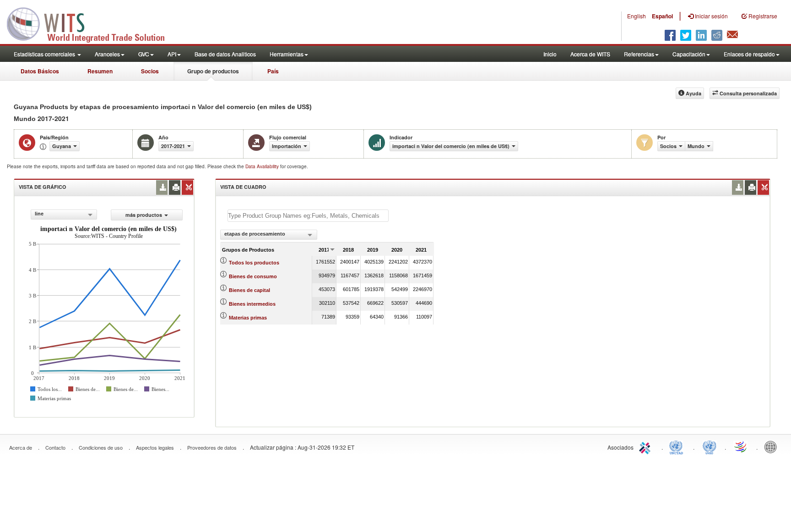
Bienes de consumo (253, 276)
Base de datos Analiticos (225, 54)
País (273, 71)
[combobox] (64, 214)
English (636, 16)
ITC (646, 446)
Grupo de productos (213, 71)
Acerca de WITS (590, 54)
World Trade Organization (741, 446)
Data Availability (262, 166)
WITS (91, 23)
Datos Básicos (40, 71)
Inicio (550, 54)
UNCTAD (678, 446)
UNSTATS (709, 446)
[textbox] (308, 215)
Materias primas (248, 317)
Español (662, 16)
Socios (150, 71)
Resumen (100, 71)
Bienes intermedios (252, 304)
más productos (143, 214)
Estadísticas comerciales (45, 54)
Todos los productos (254, 262)
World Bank (773, 446)
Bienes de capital (249, 290)
